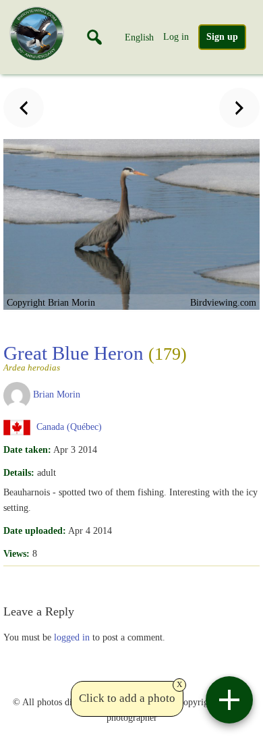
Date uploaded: (34, 530)
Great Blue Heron (95, 357)
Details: (18, 472)
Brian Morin (56, 394)
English (139, 37)
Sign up (222, 37)
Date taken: (27, 449)
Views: (16, 553)
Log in (176, 36)
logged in (72, 637)
